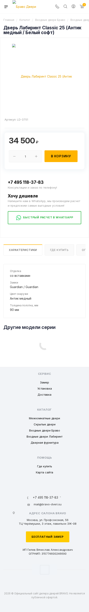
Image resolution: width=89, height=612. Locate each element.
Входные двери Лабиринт (44, 436)
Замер (44, 382)
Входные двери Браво (44, 430)
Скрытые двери (45, 424)
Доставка (44, 394)
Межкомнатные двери (44, 418)
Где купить (59, 250)
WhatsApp (44, 569)
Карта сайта (44, 472)
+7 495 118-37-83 (26, 182)
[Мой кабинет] (73, 7)
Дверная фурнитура (45, 442)
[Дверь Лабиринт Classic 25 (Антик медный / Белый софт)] (44, 76)
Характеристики (23, 250)
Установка (44, 388)
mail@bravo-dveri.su (48, 504)
